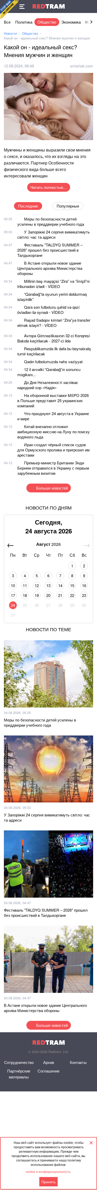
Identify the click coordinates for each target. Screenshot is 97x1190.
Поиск (90, 6)
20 (48, 595)
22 (72, 595)
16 (84, 585)
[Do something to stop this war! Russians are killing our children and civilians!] (9, 9)
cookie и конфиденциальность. (48, 1171)
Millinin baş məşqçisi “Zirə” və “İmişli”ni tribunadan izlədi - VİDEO (53, 283)
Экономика (71, 22)
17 (13, 595)
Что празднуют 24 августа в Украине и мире (53, 416)
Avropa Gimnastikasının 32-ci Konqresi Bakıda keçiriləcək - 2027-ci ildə (53, 338)
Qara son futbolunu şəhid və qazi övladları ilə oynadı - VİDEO (48, 309)
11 (25, 585)
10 (13, 585)
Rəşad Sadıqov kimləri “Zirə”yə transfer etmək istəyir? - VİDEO (53, 322)
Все (7, 22)
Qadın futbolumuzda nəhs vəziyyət (53, 361)
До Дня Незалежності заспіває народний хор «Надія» (47, 385)
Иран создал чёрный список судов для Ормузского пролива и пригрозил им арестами (53, 450)
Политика (23, 22)
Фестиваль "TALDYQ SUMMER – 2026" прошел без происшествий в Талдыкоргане (50, 250)
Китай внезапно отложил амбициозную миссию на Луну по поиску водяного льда (53, 431)
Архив (48, 1062)
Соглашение (48, 1071)
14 (60, 585)
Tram (48, 6)
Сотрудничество (19, 1062)
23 (84, 595)
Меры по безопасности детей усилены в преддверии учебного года (50, 221)
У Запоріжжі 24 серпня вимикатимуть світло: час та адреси (53, 234)
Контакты (78, 1062)
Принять (48, 1181)
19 (37, 595)
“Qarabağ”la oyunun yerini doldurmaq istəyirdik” (52, 296)
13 (48, 585)
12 (37, 585)
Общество (47, 22)
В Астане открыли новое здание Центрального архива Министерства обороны (49, 268)
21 (60, 595)
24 (13, 605)
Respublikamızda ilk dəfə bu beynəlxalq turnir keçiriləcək (54, 351)
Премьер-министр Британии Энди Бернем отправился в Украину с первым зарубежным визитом (53, 468)
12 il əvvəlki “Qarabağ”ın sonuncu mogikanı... (48, 372)
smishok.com (81, 65)
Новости (10, 33)
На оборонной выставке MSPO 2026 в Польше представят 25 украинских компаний (53, 400)
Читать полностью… (48, 187)
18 (25, 595)
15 (72, 585)
